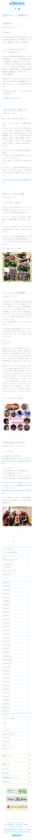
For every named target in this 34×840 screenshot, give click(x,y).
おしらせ (5, 769)
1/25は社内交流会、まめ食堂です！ (13, 442)
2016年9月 (5, 667)
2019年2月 (5, 586)
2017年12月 (6, 623)
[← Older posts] (13, 537)
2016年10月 (6, 663)
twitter (19, 9)
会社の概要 (18, 824)
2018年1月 (5, 619)
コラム (15, 27)
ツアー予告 (6, 567)
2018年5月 (5, 604)
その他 (4, 723)
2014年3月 (5, 700)
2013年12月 (6, 711)
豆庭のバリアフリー (8, 570)
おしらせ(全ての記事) (19, 446)
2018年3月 (5, 612)
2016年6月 (5, 671)
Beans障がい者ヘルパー (17, 835)
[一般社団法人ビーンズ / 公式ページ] (17, 3)
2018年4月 (5, 608)
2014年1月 (5, 707)
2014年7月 (5, 693)
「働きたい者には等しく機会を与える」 (15, 109)
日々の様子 (6, 564)
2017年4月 (5, 645)
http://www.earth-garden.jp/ (19, 212)
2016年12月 (6, 656)
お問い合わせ (6, 782)
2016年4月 (5, 674)
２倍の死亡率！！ (8, 23)
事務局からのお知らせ (9, 560)
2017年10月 (6, 630)
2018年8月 (5, 593)
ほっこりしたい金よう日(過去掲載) (13, 292)
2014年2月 (5, 704)
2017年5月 (5, 641)
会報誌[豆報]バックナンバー (10, 777)
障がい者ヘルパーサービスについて (16, 822)
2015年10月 (6, 681)
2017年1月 (5, 652)
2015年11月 (6, 678)
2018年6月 (5, 601)
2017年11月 (6, 626)
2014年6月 (5, 696)
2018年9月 (5, 590)
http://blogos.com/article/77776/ (11, 98)
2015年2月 (5, 689)
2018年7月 (5, 597)
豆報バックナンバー (8, 556)
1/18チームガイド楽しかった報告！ (13, 194)
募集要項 (26, 824)
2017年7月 (5, 634)
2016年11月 (6, 659)
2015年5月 (5, 685)
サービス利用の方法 (9, 824)
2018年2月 (5, 615)
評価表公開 (6, 574)
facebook (15, 9)
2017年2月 (5, 648)
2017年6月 (5, 637)
